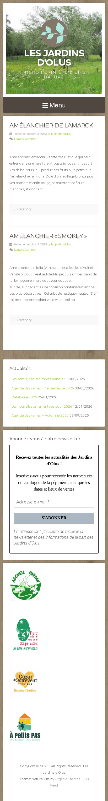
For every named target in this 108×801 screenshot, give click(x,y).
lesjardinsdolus (61, 134)
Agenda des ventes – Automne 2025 (40, 415)
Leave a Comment (26, 139)
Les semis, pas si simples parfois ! (38, 379)
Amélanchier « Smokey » (48, 236)
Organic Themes (67, 779)
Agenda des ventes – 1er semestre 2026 (43, 388)
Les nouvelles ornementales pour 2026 (42, 406)
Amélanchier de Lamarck (51, 125)
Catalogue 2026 (24, 397)
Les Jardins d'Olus (54, 57)
